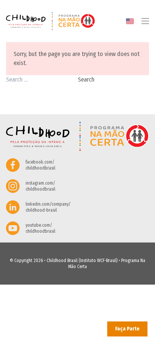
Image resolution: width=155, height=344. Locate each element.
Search (86, 79)
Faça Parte (127, 329)
